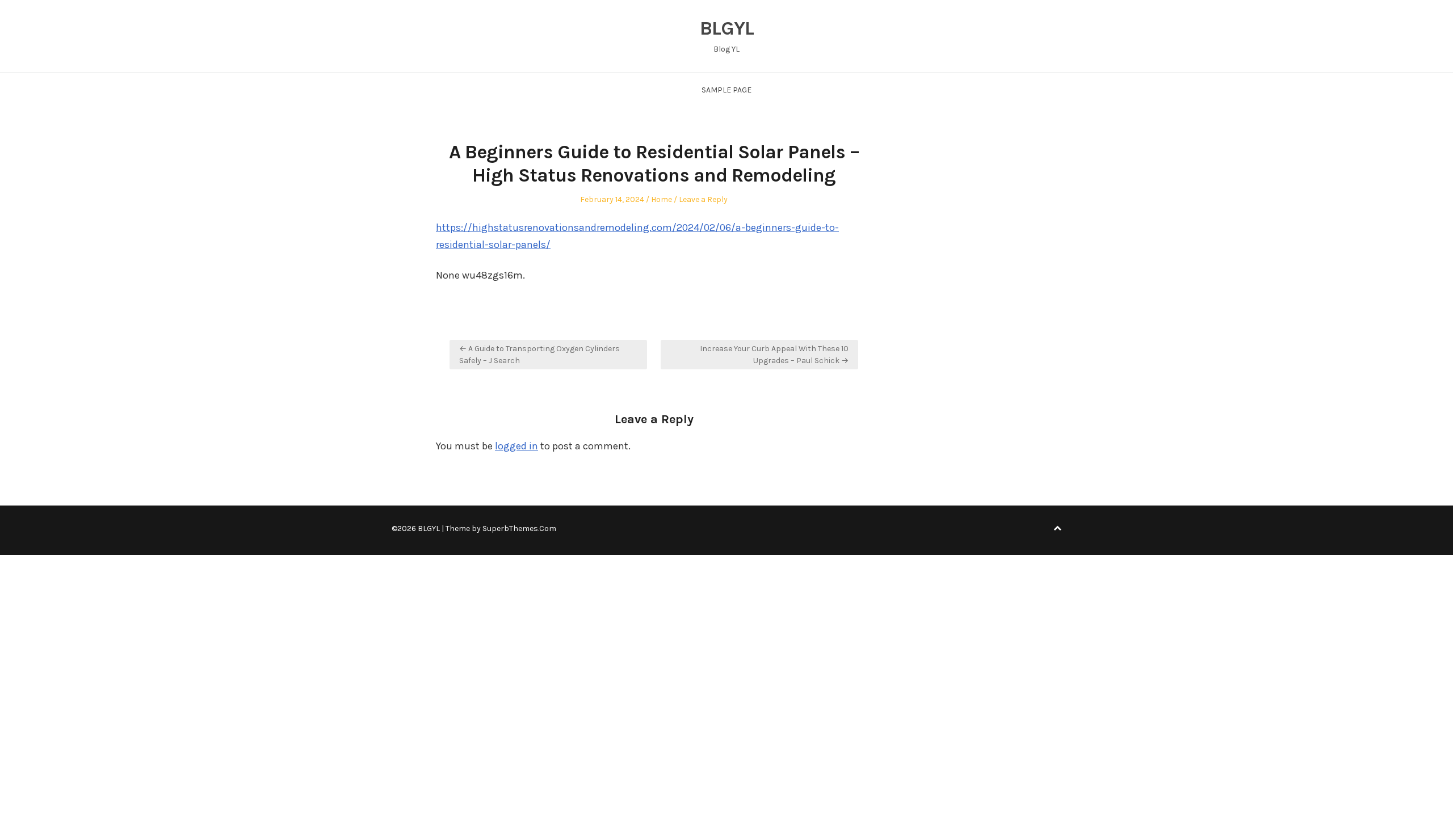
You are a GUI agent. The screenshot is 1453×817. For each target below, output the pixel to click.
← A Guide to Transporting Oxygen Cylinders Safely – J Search (539, 354)
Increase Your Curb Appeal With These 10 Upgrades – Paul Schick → (774, 354)
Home (661, 199)
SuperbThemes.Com (519, 528)
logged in (516, 446)
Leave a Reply (703, 199)
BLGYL (727, 28)
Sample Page (726, 90)
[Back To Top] (1057, 528)
